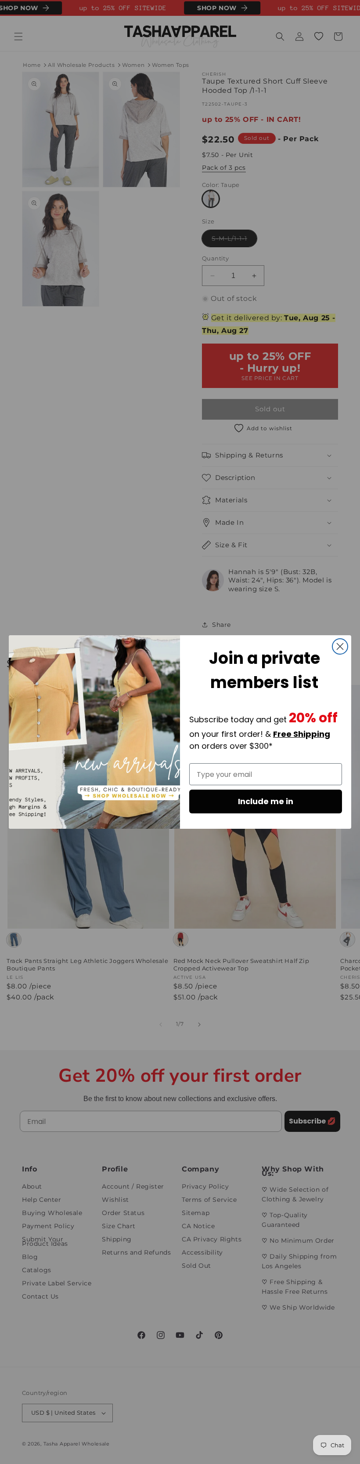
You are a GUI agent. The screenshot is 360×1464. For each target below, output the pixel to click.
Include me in (265, 801)
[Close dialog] (340, 646)
